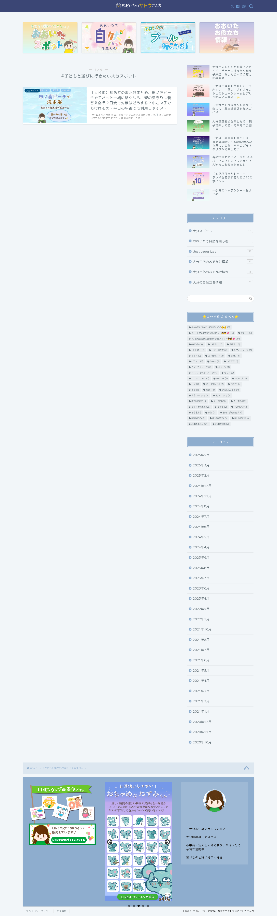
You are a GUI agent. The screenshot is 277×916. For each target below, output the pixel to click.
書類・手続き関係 (232, 412)
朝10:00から (219, 418)
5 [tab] (148, 906)
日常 (212, 412)
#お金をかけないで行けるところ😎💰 (210, 327)
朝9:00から (198, 418)
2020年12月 (202, 722)
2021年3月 (201, 691)
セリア (229, 372)
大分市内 (220, 401)
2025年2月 (201, 475)
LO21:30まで (219, 350)
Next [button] (167, 842)
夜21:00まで (198, 401)
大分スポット (222, 231)
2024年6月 (201, 527)
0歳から (197, 344)
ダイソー (222, 378)
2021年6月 (201, 660)
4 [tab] (143, 906)
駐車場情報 (222, 423)
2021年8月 (201, 640)
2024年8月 (201, 506)
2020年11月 (202, 732)
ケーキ (215, 361)
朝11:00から (241, 418)
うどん (196, 355)
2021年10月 (202, 629)
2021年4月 (201, 681)
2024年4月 (201, 547)
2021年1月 (201, 711)
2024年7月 (201, 516)
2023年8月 (201, 568)
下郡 (195, 389)
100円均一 (198, 350)
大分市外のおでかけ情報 (222, 272)
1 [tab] (129, 906)
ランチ (235, 384)
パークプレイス (215, 384)
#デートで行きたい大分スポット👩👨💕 (212, 333)
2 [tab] (134, 906)
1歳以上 (216, 344)
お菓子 (235, 355)
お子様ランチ (216, 355)
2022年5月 (201, 609)
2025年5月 (201, 455)
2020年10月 (202, 742)
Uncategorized (222, 251)
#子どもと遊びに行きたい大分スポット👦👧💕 (215, 338)
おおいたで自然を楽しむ (222, 241)
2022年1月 (201, 619)
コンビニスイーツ (201, 367)
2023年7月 (201, 578)
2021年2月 (201, 701)
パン (195, 384)
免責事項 (62, 911)
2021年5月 (201, 670)
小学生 (196, 412)
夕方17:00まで (230, 389)
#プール (246, 333)
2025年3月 (201, 465)
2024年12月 (202, 486)
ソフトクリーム (200, 378)
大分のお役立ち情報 (222, 282)
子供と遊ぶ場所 (200, 406)
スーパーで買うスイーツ (204, 372)
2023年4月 (201, 598)
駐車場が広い (199, 423)
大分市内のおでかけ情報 (222, 262)
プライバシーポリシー (38, 911)
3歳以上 (235, 344)
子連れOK (240, 406)
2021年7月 (201, 650)
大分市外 (239, 401)
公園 (210, 389)
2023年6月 (201, 588)
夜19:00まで (223, 395)
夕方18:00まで (199, 395)
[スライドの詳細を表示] (138, 841)
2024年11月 (202, 496)
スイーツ (224, 367)
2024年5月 (201, 537)
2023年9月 (201, 557)
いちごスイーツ (243, 350)
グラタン (197, 361)
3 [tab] (138, 906)
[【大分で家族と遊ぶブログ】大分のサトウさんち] (138, 8)
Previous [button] (109, 842)
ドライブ (241, 378)
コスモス (232, 361)
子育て (222, 406)
